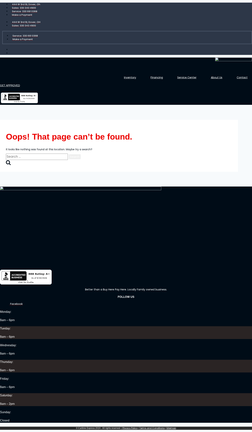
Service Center (186, 77)
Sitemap (171, 428)
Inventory (130, 77)
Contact (242, 77)
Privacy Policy (130, 428)
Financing (157, 77)
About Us (216, 77)
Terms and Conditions (152, 428)
